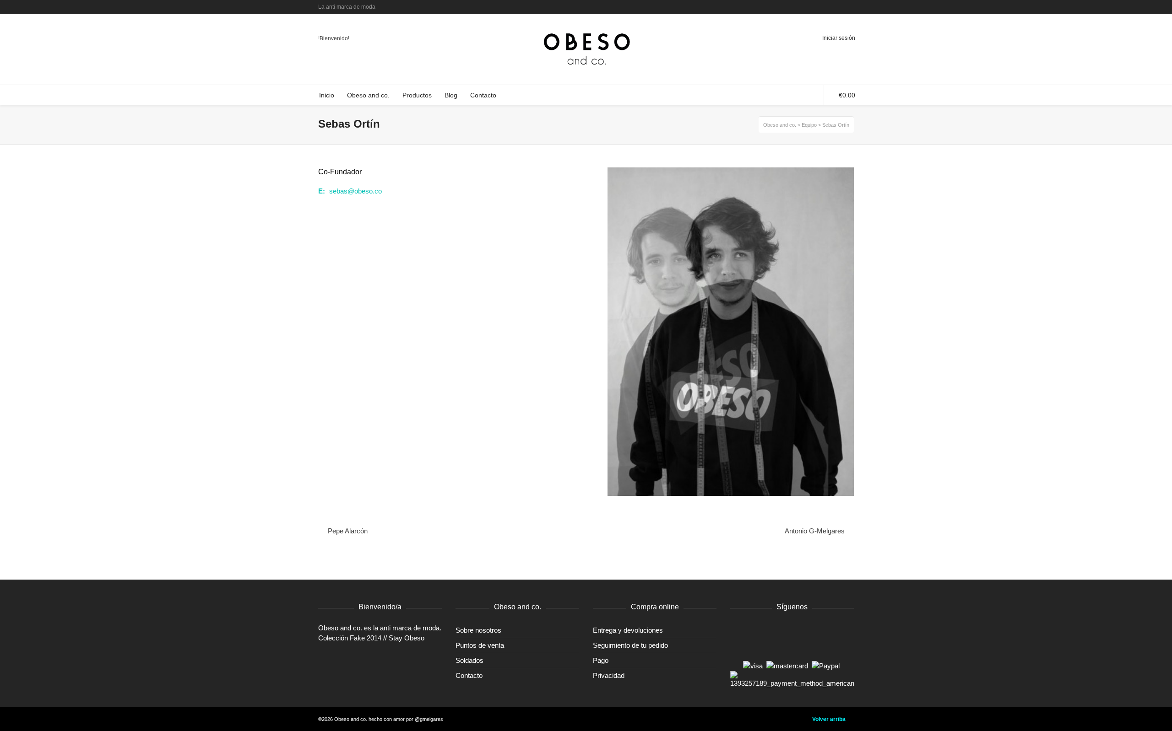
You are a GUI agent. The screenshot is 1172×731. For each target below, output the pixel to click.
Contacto (469, 675)
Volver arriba (829, 719)
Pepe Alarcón (348, 531)
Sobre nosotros (478, 630)
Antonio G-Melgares (815, 531)
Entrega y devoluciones (628, 630)
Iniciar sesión (838, 38)
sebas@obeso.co (355, 191)
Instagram (852, 6)
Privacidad (608, 675)
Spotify (839, 6)
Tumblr (826, 6)
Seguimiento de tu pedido (630, 645)
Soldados (469, 660)
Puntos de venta (480, 645)
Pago (600, 660)
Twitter (799, 6)
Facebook (813, 6)
